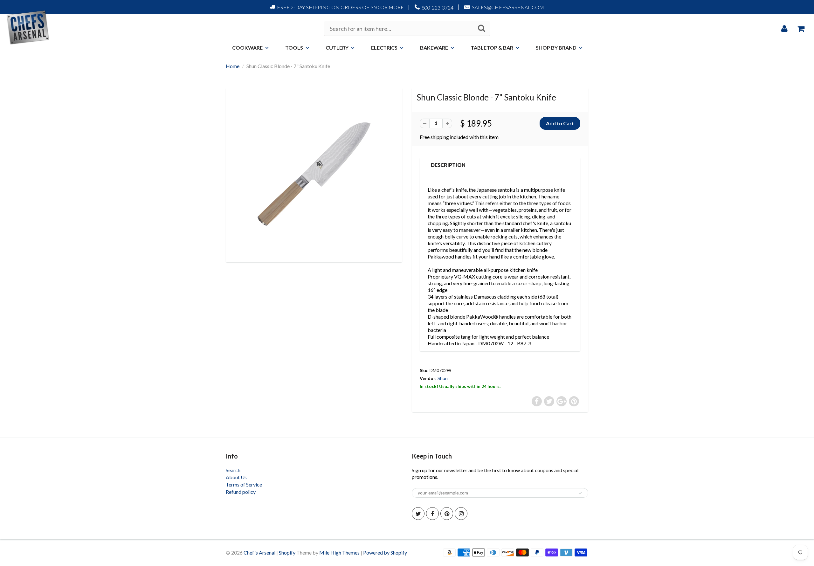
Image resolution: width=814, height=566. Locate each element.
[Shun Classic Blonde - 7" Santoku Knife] (314, 174)
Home (232, 66)
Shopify (287, 552)
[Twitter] (418, 513)
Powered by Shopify (385, 552)
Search (233, 470)
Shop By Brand (556, 48)
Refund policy (241, 492)
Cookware (247, 48)
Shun (443, 378)
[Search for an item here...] (482, 28)
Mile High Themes (339, 552)
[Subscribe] (580, 493)
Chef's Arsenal (259, 552)
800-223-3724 (437, 7)
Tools (294, 48)
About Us (236, 477)
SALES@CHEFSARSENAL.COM (508, 7)
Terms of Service (244, 484)
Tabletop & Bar (492, 48)
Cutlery (337, 48)
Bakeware (434, 48)
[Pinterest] (446, 513)
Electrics (384, 48)
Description (448, 165)
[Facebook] (432, 513)
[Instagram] (461, 513)
